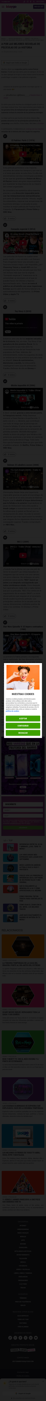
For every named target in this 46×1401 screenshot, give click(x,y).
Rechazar (23, 733)
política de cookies (12, 711)
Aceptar (23, 718)
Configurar (23, 725)
